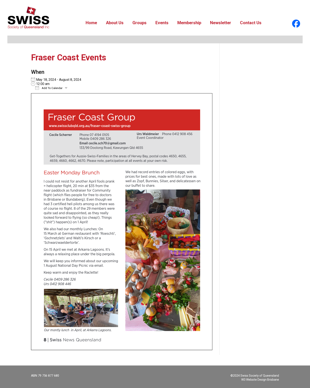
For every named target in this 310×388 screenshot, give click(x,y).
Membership (189, 22)
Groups (139, 22)
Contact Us (250, 22)
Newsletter (220, 22)
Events (161, 22)
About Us (115, 22)
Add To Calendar (51, 88)
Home (91, 22)
